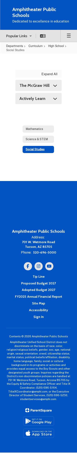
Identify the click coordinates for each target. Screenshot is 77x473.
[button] (19, 36)
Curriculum (36, 46)
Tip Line (39, 276)
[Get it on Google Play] (38, 421)
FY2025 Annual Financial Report (38, 297)
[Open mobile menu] (69, 36)
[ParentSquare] (38, 410)
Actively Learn (32, 98)
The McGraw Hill (34, 85)
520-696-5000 (44, 252)
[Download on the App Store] (38, 433)
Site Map (38, 303)
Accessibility (38, 310)
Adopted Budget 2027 (38, 290)
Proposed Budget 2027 (38, 283)
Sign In (38, 317)
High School (56, 46)
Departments (14, 46)
